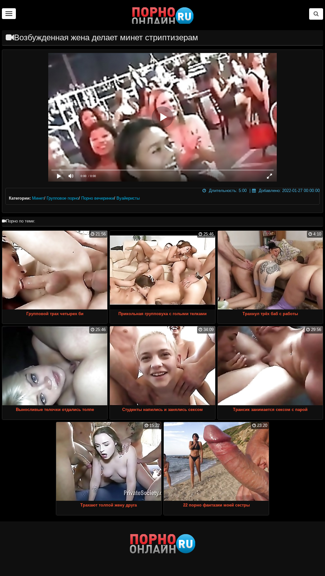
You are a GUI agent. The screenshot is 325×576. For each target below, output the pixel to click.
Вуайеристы (128, 198)
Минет (38, 198)
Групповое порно (63, 198)
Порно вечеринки (97, 198)
